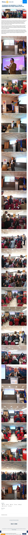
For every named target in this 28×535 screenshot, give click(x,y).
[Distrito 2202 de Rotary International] (8, 1)
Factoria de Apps (14, 529)
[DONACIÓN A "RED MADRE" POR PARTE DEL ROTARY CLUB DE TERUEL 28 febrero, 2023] (27, 532)
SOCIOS (25, 1)
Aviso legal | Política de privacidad (14, 520)
